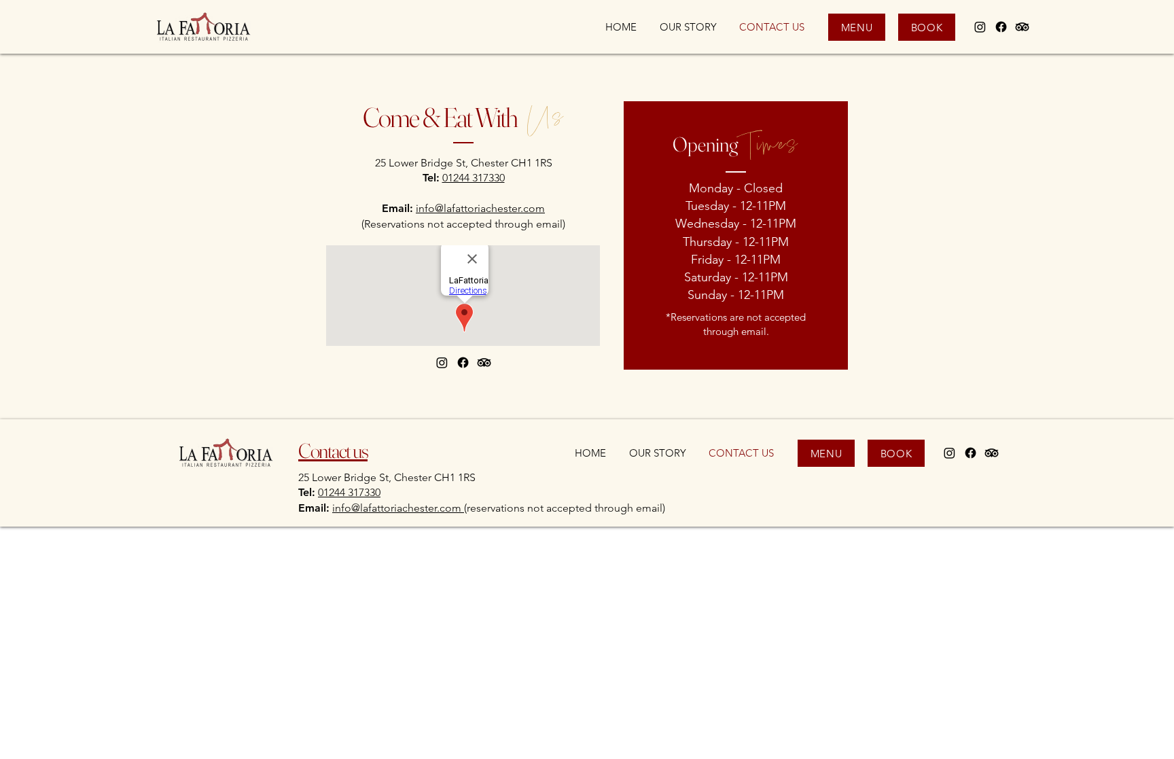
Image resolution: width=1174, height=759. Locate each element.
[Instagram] (980, 27)
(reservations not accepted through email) (564, 507)
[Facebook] (1001, 27)
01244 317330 (473, 177)
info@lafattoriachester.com (480, 208)
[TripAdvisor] (1022, 27)
